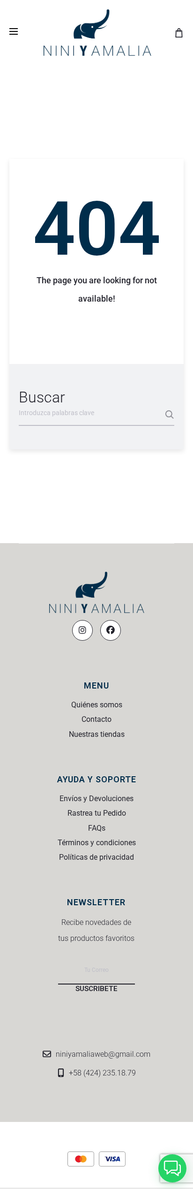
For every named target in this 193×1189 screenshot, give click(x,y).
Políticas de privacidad (96, 857)
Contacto (96, 719)
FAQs (96, 828)
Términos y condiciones (97, 842)
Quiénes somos (96, 704)
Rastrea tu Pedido (96, 813)
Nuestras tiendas (97, 734)
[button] (172, 1168)
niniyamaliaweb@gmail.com (103, 1054)
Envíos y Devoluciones (96, 798)
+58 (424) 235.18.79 (102, 1072)
